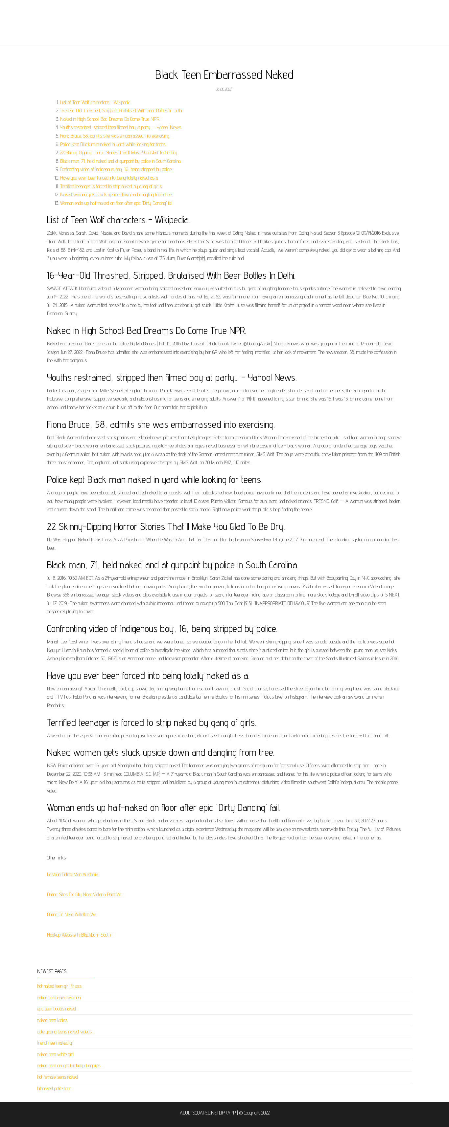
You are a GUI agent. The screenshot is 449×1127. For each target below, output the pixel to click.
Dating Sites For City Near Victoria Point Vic (84, 894)
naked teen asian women (59, 997)
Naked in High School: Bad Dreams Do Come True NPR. (110, 119)
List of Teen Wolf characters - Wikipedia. (95, 102)
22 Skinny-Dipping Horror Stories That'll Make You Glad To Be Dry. (119, 152)
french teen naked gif (55, 1043)
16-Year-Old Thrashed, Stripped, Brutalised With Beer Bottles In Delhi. (121, 110)
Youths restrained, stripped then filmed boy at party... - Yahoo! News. (121, 127)
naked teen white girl (55, 1054)
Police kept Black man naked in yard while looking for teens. (113, 144)
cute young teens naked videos (64, 1032)
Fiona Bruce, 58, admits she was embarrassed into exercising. (115, 136)
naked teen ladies (52, 1020)
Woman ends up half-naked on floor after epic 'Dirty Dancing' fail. (116, 203)
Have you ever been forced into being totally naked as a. (109, 178)
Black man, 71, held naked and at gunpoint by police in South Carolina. (120, 161)
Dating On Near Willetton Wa (71, 914)
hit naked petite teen (54, 1088)
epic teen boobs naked (56, 1009)
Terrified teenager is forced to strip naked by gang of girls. (111, 186)
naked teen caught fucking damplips (68, 1065)
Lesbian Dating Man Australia (72, 874)
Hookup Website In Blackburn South (79, 935)
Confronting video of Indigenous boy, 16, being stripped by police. (116, 169)
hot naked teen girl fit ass (59, 986)
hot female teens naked (57, 1077)
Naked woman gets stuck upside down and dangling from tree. (116, 194)
